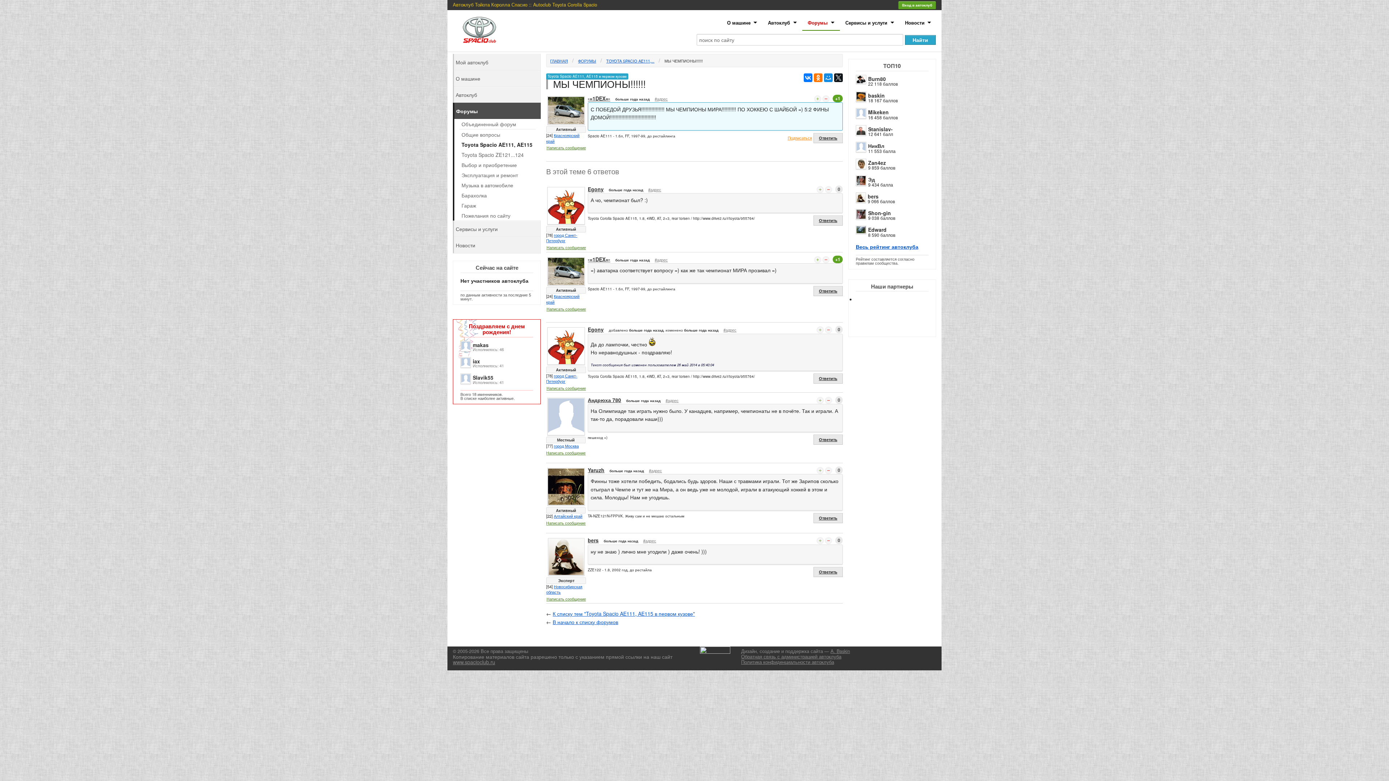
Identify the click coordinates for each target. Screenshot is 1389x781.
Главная (559, 61)
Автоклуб (779, 22)
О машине (739, 22)
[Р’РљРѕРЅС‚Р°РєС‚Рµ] (808, 77)
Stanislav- (880, 129)
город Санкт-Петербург (561, 238)
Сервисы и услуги (866, 22)
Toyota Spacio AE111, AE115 (497, 144)
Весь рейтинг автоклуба (887, 246)
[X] (838, 77)
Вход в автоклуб (917, 5)
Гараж (469, 205)
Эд (871, 179)
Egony (596, 189)
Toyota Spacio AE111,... (630, 61)
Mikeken (878, 112)
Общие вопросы (481, 134)
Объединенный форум (489, 124)
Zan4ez (877, 162)
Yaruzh (596, 470)
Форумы (818, 22)
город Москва (566, 446)
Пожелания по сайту (486, 215)
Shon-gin (879, 213)
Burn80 (877, 78)
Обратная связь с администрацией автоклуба (791, 656)
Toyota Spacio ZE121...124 (493, 154)
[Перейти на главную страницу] (479, 29)
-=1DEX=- (599, 98)
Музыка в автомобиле (487, 185)
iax (476, 361)
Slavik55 (483, 377)
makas (481, 345)
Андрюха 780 (604, 400)
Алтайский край (568, 516)
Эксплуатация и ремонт (490, 175)
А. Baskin (840, 651)
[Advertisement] (898, 325)
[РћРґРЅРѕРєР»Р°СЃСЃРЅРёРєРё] (818, 77)
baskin (876, 95)
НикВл (876, 145)
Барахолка (474, 195)
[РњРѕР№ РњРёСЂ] (828, 77)
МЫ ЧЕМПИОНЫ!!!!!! (683, 61)
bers (873, 196)
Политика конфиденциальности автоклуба (787, 662)
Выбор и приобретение (489, 164)
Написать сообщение (566, 147)
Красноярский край (562, 138)
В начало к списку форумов (585, 622)
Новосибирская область (564, 589)
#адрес (661, 99)
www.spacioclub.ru (474, 662)
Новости (915, 22)
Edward (877, 229)
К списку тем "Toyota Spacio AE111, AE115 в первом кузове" (624, 613)
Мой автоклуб (472, 62)
